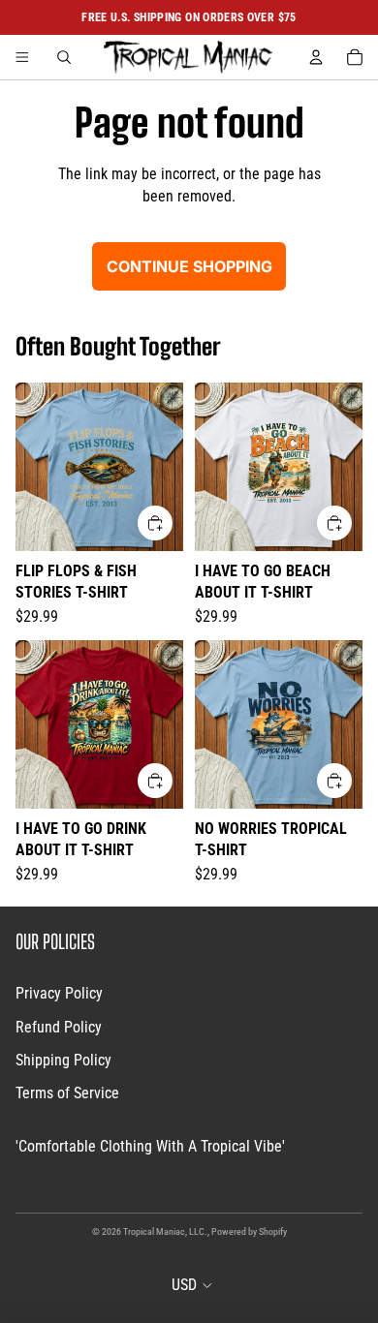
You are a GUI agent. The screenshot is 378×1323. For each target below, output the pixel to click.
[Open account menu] (316, 57)
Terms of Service (67, 1093)
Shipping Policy (63, 1060)
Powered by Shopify (249, 1231)
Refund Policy (59, 1027)
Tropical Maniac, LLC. (165, 1231)
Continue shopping (189, 266)
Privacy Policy (59, 993)
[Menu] (22, 57)
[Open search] (64, 57)
